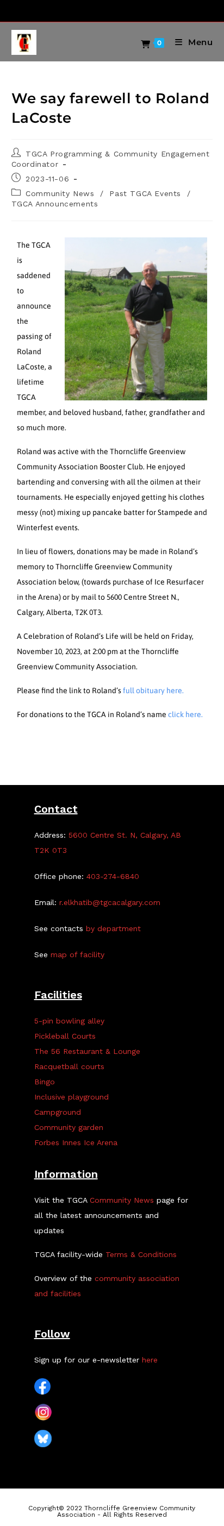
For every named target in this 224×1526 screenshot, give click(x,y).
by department (113, 928)
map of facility (77, 954)
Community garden (68, 1127)
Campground (57, 1112)
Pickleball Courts (65, 1036)
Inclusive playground (71, 1096)
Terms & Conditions (141, 1254)
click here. (185, 714)
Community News (60, 193)
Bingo (44, 1081)
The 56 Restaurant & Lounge (87, 1051)
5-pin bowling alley (69, 1020)
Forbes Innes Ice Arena (75, 1142)
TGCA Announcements (54, 203)
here (150, 1359)
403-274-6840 (112, 876)
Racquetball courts (69, 1066)
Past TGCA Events (145, 193)
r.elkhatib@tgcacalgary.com (109, 902)
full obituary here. (153, 690)
